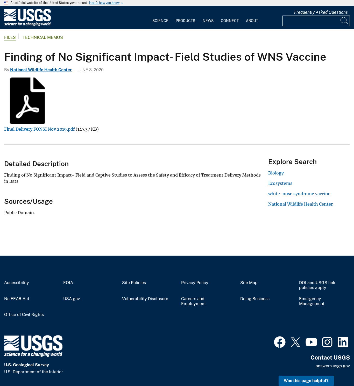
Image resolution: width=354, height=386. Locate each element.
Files (10, 37)
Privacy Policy (194, 282)
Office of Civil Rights (24, 314)
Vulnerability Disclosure (145, 299)
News (208, 21)
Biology (276, 173)
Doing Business (255, 299)
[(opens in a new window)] (280, 341)
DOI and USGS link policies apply (317, 285)
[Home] (27, 25)
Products (185, 21)
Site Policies (134, 282)
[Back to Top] (335, 367)
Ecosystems (280, 183)
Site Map (249, 282)
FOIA (68, 282)
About (252, 21)
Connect (230, 21)
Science (160, 21)
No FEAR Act (16, 299)
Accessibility (16, 282)
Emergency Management (311, 301)
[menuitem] (160, 17)
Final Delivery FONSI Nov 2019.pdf (39, 129)
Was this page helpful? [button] (306, 380)
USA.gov (71, 299)
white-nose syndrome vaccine (299, 193)
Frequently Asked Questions (321, 12)
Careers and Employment (193, 301)
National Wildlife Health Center (41, 69)
